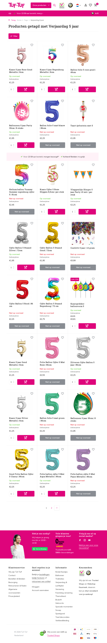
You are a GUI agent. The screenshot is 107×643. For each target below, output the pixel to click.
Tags (26, 20)
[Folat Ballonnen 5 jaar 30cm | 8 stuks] (83, 403)
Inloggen (35, 587)
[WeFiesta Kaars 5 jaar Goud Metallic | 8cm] (21, 347)
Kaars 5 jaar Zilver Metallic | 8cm (18, 419)
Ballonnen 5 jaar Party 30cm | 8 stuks (20, 126)
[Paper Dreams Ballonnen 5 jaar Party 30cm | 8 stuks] (21, 111)
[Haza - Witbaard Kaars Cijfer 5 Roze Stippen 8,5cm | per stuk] (52, 174)
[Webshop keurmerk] (62, 5)
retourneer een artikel (41, 581)
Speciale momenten (64, 606)
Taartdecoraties (62, 617)
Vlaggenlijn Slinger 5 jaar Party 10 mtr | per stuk (81, 192)
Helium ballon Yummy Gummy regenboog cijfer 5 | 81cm (21, 192)
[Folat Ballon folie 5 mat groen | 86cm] (52, 403)
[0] (95, 5)
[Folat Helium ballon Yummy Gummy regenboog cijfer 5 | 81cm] (21, 174)
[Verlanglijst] (90, 5)
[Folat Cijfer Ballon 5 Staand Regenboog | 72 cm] (52, 289)
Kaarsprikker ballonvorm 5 (77, 305)
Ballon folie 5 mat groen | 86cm (52, 419)
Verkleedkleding (62, 620)
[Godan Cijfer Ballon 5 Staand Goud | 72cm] (52, 233)
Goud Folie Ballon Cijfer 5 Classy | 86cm (21, 475)
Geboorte (59, 603)
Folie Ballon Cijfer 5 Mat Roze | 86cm (52, 363)
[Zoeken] (54, 5)
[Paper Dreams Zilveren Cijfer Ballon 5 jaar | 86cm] (83, 347)
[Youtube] (89, 540)
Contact (11, 575)
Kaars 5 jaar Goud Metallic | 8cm (18, 363)
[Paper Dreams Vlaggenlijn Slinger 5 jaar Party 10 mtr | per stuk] (83, 174)
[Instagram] (85, 540)
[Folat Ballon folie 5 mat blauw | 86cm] (52, 111)
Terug (13, 20)
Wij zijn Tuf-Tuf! (15, 572)
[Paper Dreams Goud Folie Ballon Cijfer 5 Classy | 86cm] (21, 459)
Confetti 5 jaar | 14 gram (82, 248)
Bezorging (12, 582)
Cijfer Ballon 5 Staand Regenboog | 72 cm (51, 305)
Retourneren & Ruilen (17, 586)
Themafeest (60, 596)
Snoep (58, 610)
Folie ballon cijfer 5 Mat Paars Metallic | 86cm (82, 475)
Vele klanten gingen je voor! (63, 534)
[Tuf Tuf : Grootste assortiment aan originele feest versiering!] (18, 5)
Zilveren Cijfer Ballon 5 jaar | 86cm (82, 363)
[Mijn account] (85, 5)
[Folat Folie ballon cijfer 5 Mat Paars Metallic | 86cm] (83, 459)
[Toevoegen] (25, 89)
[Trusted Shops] (70, 5)
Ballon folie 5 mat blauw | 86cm (52, 126)
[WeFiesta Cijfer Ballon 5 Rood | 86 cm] (21, 289)
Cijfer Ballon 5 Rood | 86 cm (21, 305)
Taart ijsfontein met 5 (81, 125)
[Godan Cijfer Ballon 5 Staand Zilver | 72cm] (21, 233)
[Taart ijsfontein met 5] (83, 111)
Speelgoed (60, 613)
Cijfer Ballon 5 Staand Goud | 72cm (51, 249)
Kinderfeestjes (61, 572)
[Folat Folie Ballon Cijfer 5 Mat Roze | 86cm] (52, 347)
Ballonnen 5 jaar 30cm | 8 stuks (83, 419)
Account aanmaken (40, 590)
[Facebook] (80, 540)
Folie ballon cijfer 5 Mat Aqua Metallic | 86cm (52, 475)
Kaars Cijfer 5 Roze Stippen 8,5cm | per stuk (52, 190)
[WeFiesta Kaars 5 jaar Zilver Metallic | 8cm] (21, 403)
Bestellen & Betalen (16, 579)
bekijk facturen (38, 578)
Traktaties (59, 579)
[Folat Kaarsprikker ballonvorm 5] (83, 289)
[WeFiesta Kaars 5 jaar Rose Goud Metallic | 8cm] (21, 55)
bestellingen (44, 574)
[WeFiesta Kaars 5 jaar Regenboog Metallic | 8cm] (52, 55)
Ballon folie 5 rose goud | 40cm (83, 71)
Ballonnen (59, 575)
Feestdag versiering (63, 593)
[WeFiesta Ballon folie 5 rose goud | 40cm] (83, 55)
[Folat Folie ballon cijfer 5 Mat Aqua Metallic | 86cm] (52, 459)
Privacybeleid (14, 596)
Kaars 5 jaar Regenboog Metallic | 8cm (52, 71)
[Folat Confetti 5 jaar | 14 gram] (83, 233)
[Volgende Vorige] (56, 508)
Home (19, 20)
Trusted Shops (53, 635)
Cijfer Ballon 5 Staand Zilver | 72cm (20, 249)
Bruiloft (58, 600)
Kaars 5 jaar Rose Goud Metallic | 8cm (20, 71)
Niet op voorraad (52, 145)
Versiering (59, 589)
